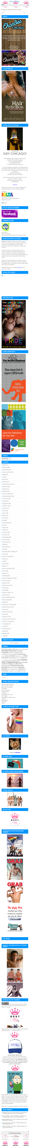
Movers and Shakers (7, 568)
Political (4, 590)
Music (4, 570)
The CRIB (4, 701)
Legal (4, 561)
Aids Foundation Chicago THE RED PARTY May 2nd (15, 1120)
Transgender (5, 623)
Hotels (4, 554)
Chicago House (5, 691)
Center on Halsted (7, 493)
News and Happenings (8, 578)
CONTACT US (6, 505)
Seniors (4, 609)
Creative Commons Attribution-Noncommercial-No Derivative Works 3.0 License (14, 1006)
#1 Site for (14, 752)
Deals (4, 515)
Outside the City (6, 585)
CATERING (4, 688)
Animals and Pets (7, 472)
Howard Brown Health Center (8, 697)
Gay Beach (5, 534)
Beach (4, 479)
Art (3, 477)
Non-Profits (5, 580)
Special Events (6, 611)
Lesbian (4, 563)
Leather (4, 558)
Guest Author (6, 542)
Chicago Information (7, 496)
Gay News (4, 693)
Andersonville (6, 469)
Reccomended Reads (8, 597)
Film (4, 525)
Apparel (4, 474)
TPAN (3, 703)
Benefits (4, 481)
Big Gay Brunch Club (7, 484)
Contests (5, 508)
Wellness (5, 633)
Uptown (4, 631)
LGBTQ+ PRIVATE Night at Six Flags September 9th (14, 1123)
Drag (4, 520)
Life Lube (4, 698)
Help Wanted (6, 546)
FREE (4, 530)
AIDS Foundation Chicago (8, 684)
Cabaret (4, 489)
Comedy (4, 501)
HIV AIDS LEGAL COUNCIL (9, 551)
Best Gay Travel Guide (7, 687)
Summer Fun (6, 616)
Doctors (4, 517)
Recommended (6, 599)
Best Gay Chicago (16, 1133)
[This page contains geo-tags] (4, 202)
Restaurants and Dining (8, 604)
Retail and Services (7, 607)
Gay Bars (5, 532)
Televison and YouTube (8, 619)
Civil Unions (5, 498)
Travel (4, 626)
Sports (4, 614)
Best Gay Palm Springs (7, 685)
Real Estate (5, 595)
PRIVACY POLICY (7, 592)
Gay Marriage (6, 537)
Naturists (5, 573)
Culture (4, 510)
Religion (4, 602)
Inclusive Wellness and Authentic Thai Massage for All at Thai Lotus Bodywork (15, 1113)
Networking (5, 575)
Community (5, 503)
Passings (5, 587)
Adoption (5, 464)
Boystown (5, 486)
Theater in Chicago (7, 621)
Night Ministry (5, 700)
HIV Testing (4, 696)
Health (4, 544)
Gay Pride (5, 539)
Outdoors (5, 583)
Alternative (5, 467)
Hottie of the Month (7, 556)
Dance (4, 513)
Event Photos (6, 522)
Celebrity (5, 491)
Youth (4, 636)
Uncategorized (6, 628)
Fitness (4, 527)
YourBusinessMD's (16, 1030)
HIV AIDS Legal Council (7, 694)
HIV (3, 549)
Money (4, 566)
